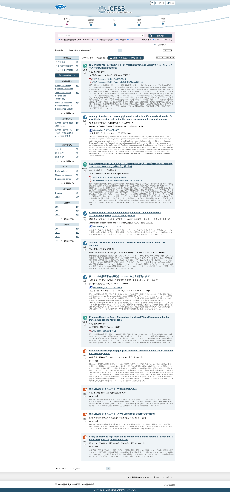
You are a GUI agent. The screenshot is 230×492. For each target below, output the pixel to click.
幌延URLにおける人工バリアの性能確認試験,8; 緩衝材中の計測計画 (122, 414)
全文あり (168, 40)
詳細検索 (162, 45)
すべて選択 (89, 58)
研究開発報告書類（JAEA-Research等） (77, 40)
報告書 (91, 21)
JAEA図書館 (169, 485)
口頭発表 (122, 40)
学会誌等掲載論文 (107, 40)
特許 (163, 19)
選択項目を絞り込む (67, 75)
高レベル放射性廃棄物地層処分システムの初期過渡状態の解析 (119, 276)
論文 (115, 21)
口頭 (139, 21)
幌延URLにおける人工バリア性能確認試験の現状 (113, 389)
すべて (67, 19)
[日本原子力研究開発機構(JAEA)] (60, 7)
